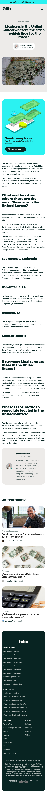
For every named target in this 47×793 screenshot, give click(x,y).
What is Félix (7, 724)
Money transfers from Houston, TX (15, 697)
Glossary (6, 735)
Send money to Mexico (11, 651)
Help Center (7, 742)
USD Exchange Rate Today (12, 728)
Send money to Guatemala (12, 655)
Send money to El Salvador (12, 662)
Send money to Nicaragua (12, 673)
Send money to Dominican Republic (15, 666)
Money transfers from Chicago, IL (15, 715)
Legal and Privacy (9, 753)
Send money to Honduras (12, 658)
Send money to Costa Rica (12, 684)
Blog (5, 739)
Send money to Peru (10, 680)
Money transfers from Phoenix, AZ (15, 711)
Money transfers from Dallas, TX (14, 700)
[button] (23, 2)
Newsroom (7, 746)
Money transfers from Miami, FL (14, 704)
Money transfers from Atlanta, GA (15, 708)
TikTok (27, 735)
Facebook (28, 728)
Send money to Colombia (12, 669)
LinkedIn (28, 731)
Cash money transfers (11, 693)
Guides (5, 731)
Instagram (28, 724)
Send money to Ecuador (11, 677)
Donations (7, 750)
